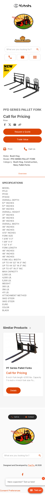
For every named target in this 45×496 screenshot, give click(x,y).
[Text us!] (35, 490)
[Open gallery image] (22, 83)
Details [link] (13, 390)
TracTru (31, 465)
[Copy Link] (19, 124)
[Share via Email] (14, 124)
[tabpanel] (22, 83)
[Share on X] (9, 124)
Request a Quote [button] (22, 131)
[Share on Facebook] (4, 124)
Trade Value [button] (22, 139)
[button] (10, 57)
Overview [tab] (22, 174)
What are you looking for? (19, 49)
